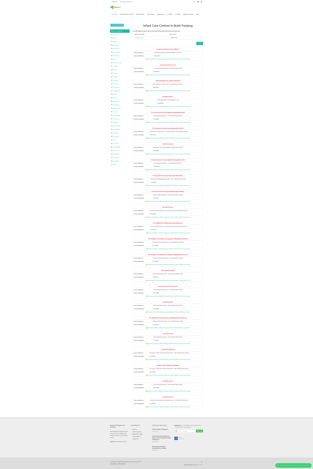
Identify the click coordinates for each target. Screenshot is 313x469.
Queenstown (116, 126)
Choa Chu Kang (116, 62)
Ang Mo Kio (115, 34)
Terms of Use (113, 463)
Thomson (115, 150)
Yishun (114, 164)
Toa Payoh (115, 157)
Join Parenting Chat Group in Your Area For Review (295, 465)
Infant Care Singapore (117, 31)
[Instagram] (198, 2)
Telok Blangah (116, 147)
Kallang (114, 94)
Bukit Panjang (116, 52)
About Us (134, 429)
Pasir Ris (115, 112)
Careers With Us (136, 436)
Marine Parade (116, 108)
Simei (114, 140)
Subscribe (199, 431)
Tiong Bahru (116, 154)
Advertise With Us (137, 431)
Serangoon (115, 136)
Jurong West (116, 90)
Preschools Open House (126, 1)
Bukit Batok (115, 45)
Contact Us (135, 439)
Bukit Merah (116, 48)
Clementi (115, 66)
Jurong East (115, 87)
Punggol (115, 122)
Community (114, 1)
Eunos (114, 69)
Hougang (115, 80)
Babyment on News (137, 434)
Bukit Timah (115, 55)
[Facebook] (194, 2)
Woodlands (115, 161)
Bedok (114, 38)
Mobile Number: (139, 34)
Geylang (115, 73)
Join (199, 43)
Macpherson (116, 105)
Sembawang (116, 129)
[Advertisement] (173, 7)
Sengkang (115, 133)
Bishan (114, 41)
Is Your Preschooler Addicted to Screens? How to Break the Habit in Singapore (161, 438)
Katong (114, 98)
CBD (114, 59)
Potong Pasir (116, 119)
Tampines (115, 143)
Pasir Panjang (116, 115)
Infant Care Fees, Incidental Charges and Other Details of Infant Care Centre (169, 59)
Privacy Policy (121, 463)
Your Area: (173, 34)
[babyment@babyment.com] (201, 2)
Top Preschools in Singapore (160, 429)
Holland (114, 76)
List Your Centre (117, 25)
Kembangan (115, 101)
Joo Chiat (115, 83)
